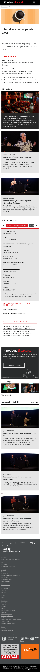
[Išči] (29, 2)
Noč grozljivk (5, 618)
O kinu (3, 595)
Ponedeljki (4, 612)
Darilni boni (4, 577)
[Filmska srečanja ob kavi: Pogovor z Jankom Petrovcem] (20, 502)
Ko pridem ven (8, 256)
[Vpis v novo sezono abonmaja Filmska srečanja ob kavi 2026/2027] (20, 102)
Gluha (5, 237)
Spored (3, 570)
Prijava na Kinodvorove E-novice (10, 575)
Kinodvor (4, 7)
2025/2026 (7, 326)
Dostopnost (4, 574)
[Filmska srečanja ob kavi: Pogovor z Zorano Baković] (20, 141)
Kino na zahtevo (5, 585)
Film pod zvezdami (6, 614)
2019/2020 (31, 329)
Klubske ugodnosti (6, 579)
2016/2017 (26, 331)
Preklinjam (6, 275)
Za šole (3, 605)
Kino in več (4, 601)
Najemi (3, 627)
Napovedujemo (5, 581)
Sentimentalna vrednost (11, 269)
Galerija (3, 590)
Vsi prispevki (35, 402)
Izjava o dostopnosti (7, 631)
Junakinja (6, 281)
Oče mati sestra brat (10, 231)
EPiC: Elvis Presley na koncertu (13, 263)
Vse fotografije (6, 395)
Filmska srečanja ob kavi (8, 610)
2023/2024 (26, 326)
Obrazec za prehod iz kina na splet (15, 313)
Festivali (3, 608)
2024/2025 (17, 326)
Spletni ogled (5, 621)
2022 (15, 329)
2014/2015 (17, 333)
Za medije (4, 629)
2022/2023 (7, 329)
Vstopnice (4, 572)
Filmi (2, 583)
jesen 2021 (22, 329)
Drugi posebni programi (8, 623)
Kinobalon (4, 603)
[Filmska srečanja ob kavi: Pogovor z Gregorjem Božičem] (20, 184)
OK (29, 670)
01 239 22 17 (7, 549)
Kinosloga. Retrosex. (7, 616)
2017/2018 (17, 331)
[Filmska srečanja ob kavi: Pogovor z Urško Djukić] (20, 460)
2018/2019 (7, 331)
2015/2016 (7, 333)
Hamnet (6, 288)
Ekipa (2, 597)
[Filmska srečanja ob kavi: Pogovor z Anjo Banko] (20, 417)
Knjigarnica (4, 588)
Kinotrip (3, 606)
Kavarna (3, 592)
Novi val (6, 250)
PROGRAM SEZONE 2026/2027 (17, 225)
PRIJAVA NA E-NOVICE (14, 365)
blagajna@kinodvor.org (10, 551)
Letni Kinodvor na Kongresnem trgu (11, 620)
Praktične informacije (10, 310)
